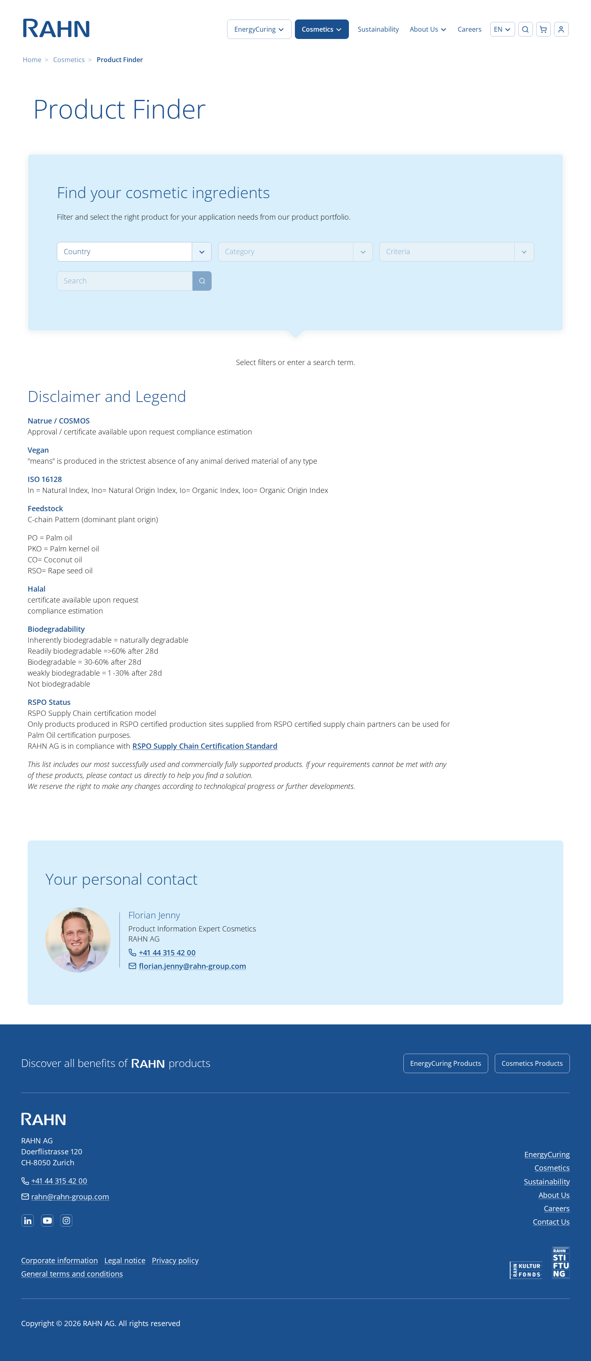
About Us (554, 1195)
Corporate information (59, 1260)
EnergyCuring (547, 1154)
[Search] (202, 281)
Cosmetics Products (532, 1063)
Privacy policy (175, 1260)
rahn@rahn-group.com (70, 1196)
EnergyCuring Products (445, 1063)
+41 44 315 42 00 (59, 1181)
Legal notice (124, 1260)
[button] (502, 29)
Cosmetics (69, 59)
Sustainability (547, 1181)
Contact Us (551, 1222)
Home (32, 59)
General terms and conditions (72, 1274)
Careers (557, 1208)
